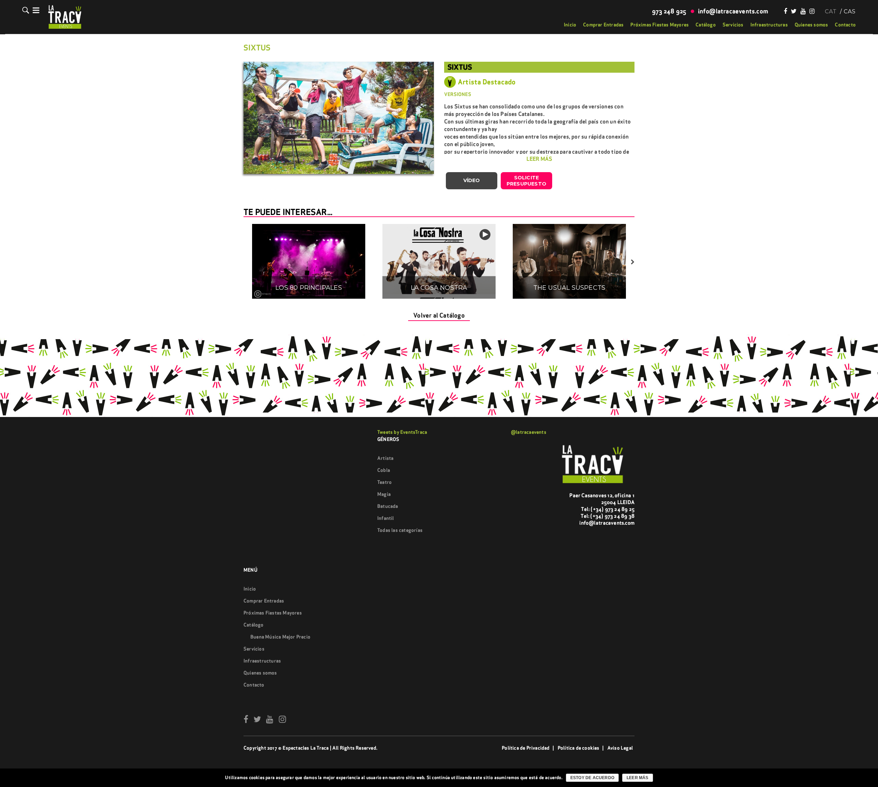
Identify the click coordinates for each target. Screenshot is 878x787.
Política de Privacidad (525, 748)
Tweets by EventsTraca (402, 432)
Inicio (570, 25)
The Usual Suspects (569, 287)
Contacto (845, 25)
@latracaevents (528, 432)
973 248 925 (669, 11)
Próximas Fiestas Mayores (659, 25)
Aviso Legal (620, 748)
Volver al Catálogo (439, 315)
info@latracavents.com (606, 523)
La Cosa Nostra (439, 287)
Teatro (384, 482)
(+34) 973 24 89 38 (612, 516)
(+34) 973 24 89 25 (612, 509)
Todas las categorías (400, 530)
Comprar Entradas (603, 25)
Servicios (733, 25)
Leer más (638, 777)
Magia (384, 494)
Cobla (383, 470)
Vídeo (471, 180)
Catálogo (706, 25)
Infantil (385, 518)
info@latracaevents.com (733, 11)
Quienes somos (811, 25)
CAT (831, 12)
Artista (385, 458)
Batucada (387, 506)
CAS (850, 12)
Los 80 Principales (308, 287)
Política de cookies (579, 748)
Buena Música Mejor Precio (280, 637)
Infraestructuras (769, 25)
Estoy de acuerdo (592, 777)
